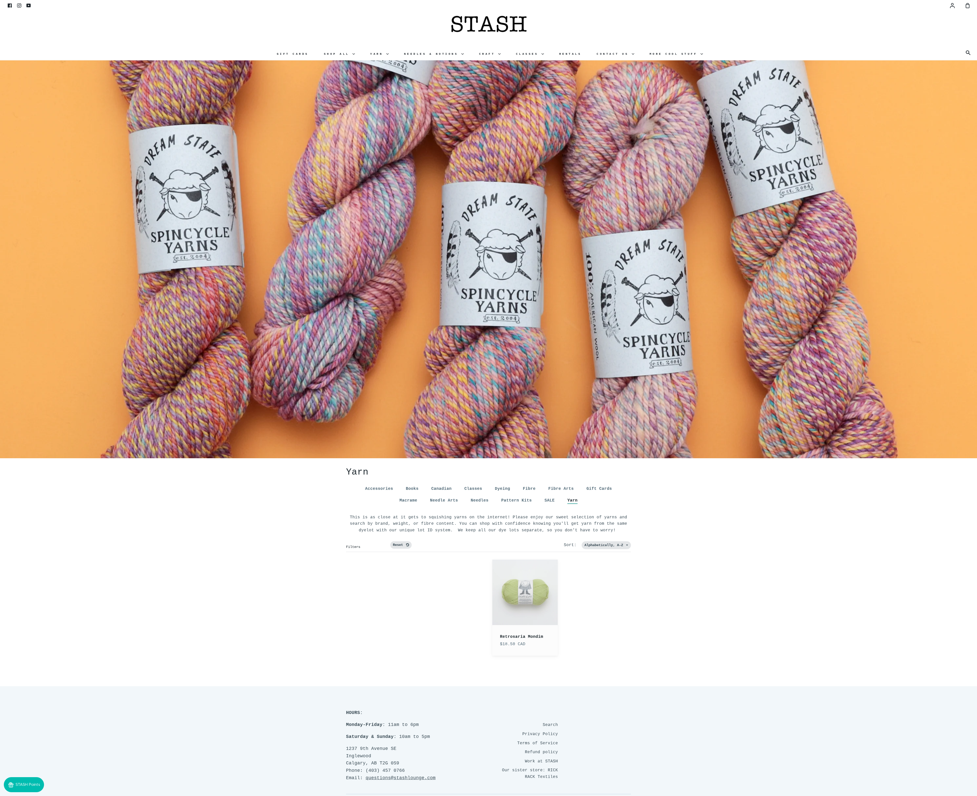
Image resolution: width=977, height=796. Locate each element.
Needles (480, 500)
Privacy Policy (540, 734)
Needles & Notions (432, 54)
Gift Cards (293, 54)
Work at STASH (541, 761)
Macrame (408, 500)
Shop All (338, 54)
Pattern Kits (516, 500)
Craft (488, 54)
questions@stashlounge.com (401, 777)
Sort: (571, 545)
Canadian (441, 489)
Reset (399, 545)
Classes (528, 54)
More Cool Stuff (675, 54)
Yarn (378, 54)
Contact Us (614, 54)
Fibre (529, 489)
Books (412, 489)
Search (550, 725)
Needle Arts (444, 500)
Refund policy (541, 752)
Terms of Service (537, 743)
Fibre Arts (561, 489)
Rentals (570, 54)
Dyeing (502, 489)
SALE (549, 500)
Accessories (379, 489)
